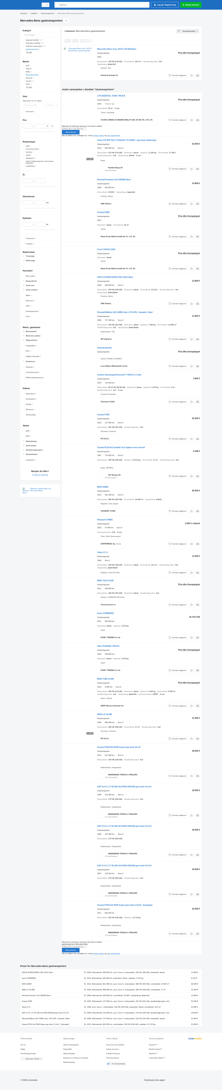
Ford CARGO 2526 (106, 249)
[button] (191, 75)
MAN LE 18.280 (104, 714)
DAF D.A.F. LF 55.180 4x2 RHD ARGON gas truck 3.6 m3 (124, 787)
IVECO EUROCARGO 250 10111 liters (115, 277)
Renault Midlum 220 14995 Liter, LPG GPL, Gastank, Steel (124, 312)
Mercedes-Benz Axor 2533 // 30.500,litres (116, 49)
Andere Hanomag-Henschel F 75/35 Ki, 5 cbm (119, 375)
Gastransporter (104, 348)
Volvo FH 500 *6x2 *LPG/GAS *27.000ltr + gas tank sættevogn (126, 140)
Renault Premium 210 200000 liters (114, 180)
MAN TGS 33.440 (105, 580)
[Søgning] (57, 4)
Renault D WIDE (105, 520)
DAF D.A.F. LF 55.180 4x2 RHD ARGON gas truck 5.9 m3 (124, 826)
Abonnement (71, 132)
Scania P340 (103, 415)
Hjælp (22, 1049)
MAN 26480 (102, 487)
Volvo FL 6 (102, 552)
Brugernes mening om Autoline (75, 1058)
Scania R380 (103, 212)
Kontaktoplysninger (28, 1053)
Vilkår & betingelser (71, 1045)
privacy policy (98, 135)
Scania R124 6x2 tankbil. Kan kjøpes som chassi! (121, 447)
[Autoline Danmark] (29, 5)
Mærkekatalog (69, 1062)
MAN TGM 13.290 (105, 679)
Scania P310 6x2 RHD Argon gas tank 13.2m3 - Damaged (124, 905)
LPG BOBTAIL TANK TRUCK (111, 96)
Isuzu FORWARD (105, 613)
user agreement (113, 135)
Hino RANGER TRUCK (108, 646)
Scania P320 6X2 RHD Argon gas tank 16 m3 (118, 747)
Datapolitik (67, 1049)
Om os (23, 1045)
